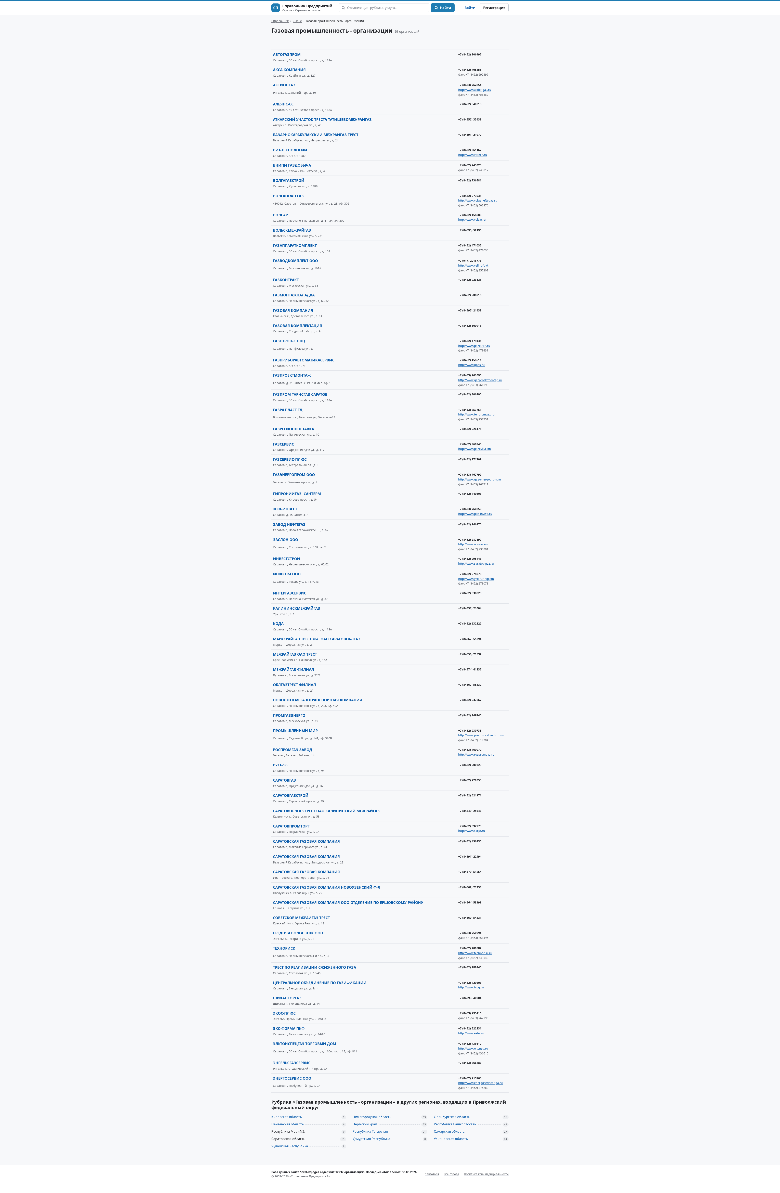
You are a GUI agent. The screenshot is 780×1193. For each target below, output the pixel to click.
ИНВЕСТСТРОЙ (286, 558)
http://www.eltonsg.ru (473, 1048)
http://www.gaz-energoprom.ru (479, 479)
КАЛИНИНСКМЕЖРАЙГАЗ (296, 608)
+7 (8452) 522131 (469, 1028)
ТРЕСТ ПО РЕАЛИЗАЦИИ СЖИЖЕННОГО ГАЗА (314, 967)
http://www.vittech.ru (472, 155)
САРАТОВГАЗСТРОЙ (290, 795)
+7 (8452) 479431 (469, 341)
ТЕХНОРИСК (284, 948)
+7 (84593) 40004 (469, 998)
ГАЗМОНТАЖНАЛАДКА (294, 295)
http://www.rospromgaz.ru (476, 754)
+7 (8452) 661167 (469, 150)
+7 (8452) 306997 (469, 54)
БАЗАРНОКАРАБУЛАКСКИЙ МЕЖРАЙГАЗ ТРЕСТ (315, 134)
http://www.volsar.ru (472, 219)
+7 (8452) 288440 (469, 967)
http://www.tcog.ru (471, 987)
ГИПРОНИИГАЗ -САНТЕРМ (297, 493)
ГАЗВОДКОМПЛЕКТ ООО (295, 260)
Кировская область (286, 1117)
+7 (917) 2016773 (469, 260)
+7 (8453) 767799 (469, 474)
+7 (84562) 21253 (469, 887)
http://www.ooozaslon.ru (475, 544)
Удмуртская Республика (371, 1139)
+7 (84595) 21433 (469, 310)
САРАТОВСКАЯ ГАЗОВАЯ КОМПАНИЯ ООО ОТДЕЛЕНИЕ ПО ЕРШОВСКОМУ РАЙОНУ (348, 902)
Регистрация (494, 7)
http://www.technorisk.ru (475, 953)
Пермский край (365, 1124)
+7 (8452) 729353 (469, 780)
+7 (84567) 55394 (469, 639)
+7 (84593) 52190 (469, 230)
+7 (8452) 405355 (469, 70)
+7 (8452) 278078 (469, 574)
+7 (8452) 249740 (469, 715)
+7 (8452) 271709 (469, 459)
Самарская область (449, 1131)
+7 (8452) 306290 (469, 394)
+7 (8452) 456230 (469, 841)
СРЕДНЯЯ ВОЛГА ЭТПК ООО (298, 933)
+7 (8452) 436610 (469, 1044)
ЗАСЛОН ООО (285, 539)
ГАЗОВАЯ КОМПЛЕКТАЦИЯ (297, 325)
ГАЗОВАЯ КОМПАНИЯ (293, 310)
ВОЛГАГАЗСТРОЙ (288, 180)
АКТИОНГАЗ (284, 84)
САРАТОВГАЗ (284, 780)
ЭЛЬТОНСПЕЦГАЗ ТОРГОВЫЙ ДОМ (304, 1043)
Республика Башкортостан (455, 1124)
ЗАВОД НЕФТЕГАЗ (289, 524)
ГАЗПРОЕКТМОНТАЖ (292, 375)
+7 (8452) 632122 (469, 623)
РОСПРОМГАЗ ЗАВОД (292, 749)
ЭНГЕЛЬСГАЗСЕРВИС (291, 1062)
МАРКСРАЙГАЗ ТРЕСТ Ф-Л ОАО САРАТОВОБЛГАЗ (316, 639)
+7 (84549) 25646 (469, 811)
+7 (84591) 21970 (469, 135)
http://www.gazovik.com (474, 449)
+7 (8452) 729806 (469, 983)
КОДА (278, 623)
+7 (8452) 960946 (469, 444)
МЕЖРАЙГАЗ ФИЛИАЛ (293, 669)
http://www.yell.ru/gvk (473, 265)
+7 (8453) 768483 (469, 1063)
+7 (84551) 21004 (469, 608)
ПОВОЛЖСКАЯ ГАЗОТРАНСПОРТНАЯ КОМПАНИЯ (317, 699)
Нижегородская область (372, 1117)
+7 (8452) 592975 (469, 826)
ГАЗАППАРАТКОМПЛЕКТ (295, 245)
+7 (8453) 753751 (469, 410)
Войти (470, 7)
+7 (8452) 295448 (469, 559)
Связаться (432, 1174)
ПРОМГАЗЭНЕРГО (289, 715)
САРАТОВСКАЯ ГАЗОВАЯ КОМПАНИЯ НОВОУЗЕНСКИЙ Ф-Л (326, 887)
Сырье (297, 21)
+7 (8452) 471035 (469, 245)
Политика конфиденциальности (486, 1174)
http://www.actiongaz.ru (474, 90)
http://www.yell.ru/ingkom (476, 579)
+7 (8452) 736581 (469, 180)
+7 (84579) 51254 (469, 872)
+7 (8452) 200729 (469, 765)
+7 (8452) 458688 (469, 215)
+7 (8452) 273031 (469, 196)
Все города (451, 1174)
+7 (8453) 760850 (469, 509)
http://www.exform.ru (473, 1033)
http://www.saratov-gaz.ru (476, 563)
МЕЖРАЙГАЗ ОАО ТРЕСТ (295, 654)
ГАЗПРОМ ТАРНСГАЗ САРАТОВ (300, 394)
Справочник (280, 21)
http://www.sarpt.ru (471, 831)
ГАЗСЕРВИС (283, 444)
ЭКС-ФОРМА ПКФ (288, 1028)
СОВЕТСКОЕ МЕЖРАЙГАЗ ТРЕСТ (301, 917)
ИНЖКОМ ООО (287, 574)
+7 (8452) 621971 (469, 795)
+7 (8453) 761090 (469, 375)
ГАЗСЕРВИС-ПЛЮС (290, 459)
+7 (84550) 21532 (469, 654)
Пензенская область (287, 1124)
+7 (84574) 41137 (469, 669)
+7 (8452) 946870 (469, 524)
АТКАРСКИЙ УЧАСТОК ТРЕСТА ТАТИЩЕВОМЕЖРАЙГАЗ (322, 119)
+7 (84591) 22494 (469, 856)
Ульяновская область (451, 1139)
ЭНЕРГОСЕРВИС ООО (292, 1078)
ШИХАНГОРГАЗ (287, 998)
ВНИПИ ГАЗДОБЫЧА (292, 165)
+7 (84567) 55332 (469, 685)
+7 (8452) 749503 (469, 494)
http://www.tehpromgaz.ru (476, 414)
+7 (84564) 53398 (469, 902)
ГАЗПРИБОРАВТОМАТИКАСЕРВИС (303, 360)
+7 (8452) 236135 (469, 280)
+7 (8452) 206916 (469, 295)
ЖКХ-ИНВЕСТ (285, 508)
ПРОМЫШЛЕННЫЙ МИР (295, 730)
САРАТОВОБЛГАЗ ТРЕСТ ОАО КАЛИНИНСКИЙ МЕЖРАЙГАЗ (326, 810)
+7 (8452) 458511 (469, 360)
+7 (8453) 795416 (469, 1013)
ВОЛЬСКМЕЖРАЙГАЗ (292, 230)
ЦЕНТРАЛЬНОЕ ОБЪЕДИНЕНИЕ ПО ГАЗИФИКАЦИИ (319, 982)
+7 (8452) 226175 (469, 429)
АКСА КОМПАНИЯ (289, 69)
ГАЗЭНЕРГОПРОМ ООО (294, 474)
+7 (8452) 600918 (469, 326)
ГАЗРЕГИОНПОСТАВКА (293, 428)
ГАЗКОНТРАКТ (286, 279)
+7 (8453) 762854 (469, 85)
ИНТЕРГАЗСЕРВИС (289, 593)
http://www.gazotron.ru (474, 346)
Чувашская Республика (289, 1146)
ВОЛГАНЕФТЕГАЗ (288, 195)
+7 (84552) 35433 (469, 119)
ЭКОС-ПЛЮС (284, 1013)
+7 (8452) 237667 (469, 700)
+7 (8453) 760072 (469, 750)
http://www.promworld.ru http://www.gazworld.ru (482, 735)
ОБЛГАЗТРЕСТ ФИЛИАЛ (294, 684)
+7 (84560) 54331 (469, 918)
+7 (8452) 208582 (469, 948)
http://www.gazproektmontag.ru (480, 380)
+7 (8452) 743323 (469, 165)
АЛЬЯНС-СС (283, 104)
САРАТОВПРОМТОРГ (291, 826)
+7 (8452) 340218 (469, 104)
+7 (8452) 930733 (469, 730)
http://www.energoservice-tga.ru (480, 1083)
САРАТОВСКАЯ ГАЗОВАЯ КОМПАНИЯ (306, 841)
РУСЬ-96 (280, 764)
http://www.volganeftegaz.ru (477, 200)
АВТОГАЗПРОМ (287, 54)
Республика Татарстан (370, 1131)
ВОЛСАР (280, 215)
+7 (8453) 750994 (469, 933)
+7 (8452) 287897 (469, 539)
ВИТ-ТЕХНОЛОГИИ (290, 149)
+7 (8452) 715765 (469, 1078)
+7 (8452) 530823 (469, 593)
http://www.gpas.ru (471, 365)
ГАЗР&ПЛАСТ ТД (287, 409)
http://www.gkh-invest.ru (475, 514)
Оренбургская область (452, 1117)
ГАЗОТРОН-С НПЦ (289, 340)
